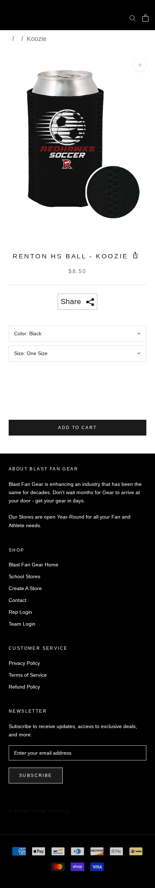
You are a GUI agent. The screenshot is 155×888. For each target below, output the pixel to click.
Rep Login (20, 612)
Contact (17, 600)
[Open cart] (145, 18)
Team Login (22, 624)
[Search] (132, 18)
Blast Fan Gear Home (33, 564)
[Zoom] (139, 65)
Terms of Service (28, 675)
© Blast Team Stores (39, 811)
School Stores (24, 576)
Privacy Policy (24, 663)
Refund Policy (24, 687)
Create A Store (25, 588)
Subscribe (35, 775)
